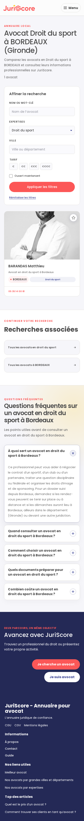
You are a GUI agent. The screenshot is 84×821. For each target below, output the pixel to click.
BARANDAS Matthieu (26, 266)
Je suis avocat (62, 677)
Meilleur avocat (16, 772)
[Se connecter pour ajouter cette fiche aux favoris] (73, 218)
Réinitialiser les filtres (22, 197)
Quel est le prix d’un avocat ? (25, 804)
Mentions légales (36, 725)
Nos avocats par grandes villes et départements (39, 780)
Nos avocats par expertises (24, 788)
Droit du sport (52, 279)
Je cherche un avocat (56, 664)
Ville (12, 140)
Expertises (17, 121)
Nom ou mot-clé (21, 103)
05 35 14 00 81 (16, 291)
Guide (9, 755)
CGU (8, 725)
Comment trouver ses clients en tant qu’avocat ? (40, 812)
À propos (12, 742)
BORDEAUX (20, 279)
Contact (11, 749)
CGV (17, 725)
